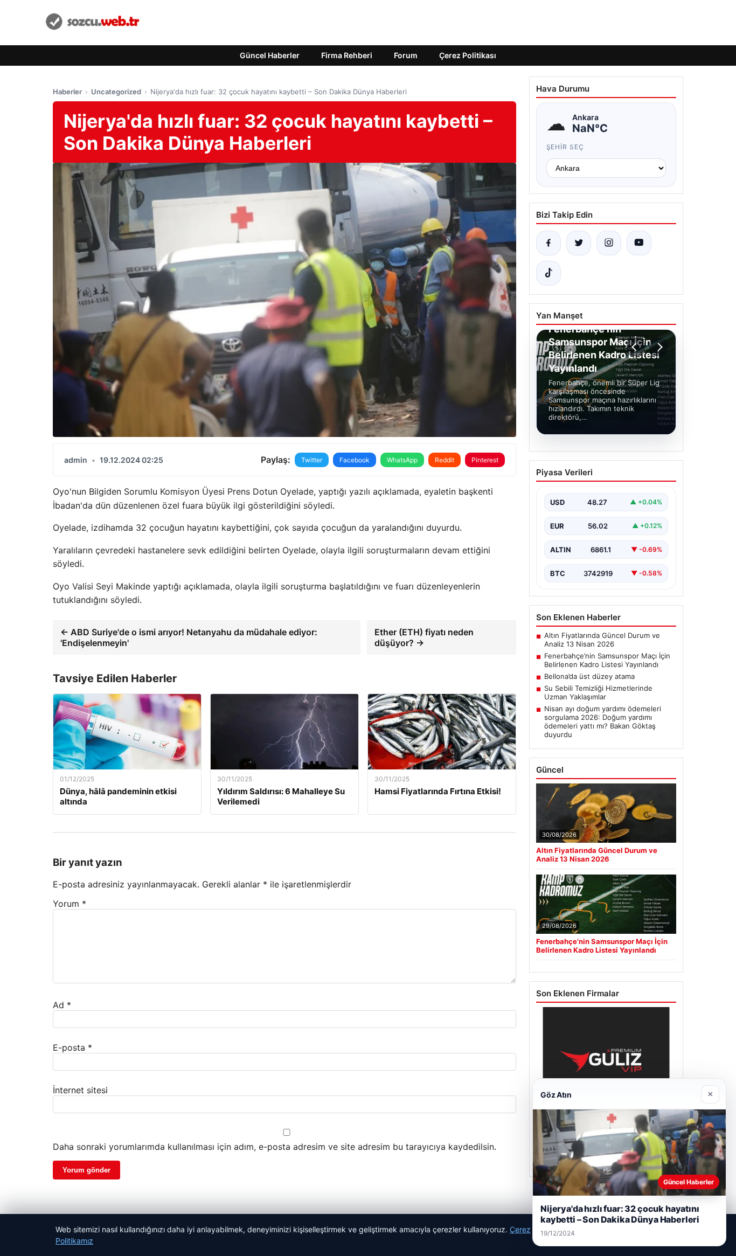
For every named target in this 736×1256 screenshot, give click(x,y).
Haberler (67, 91)
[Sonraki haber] (658, 347)
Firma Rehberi (346, 55)
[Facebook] (548, 243)
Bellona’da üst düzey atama (589, 676)
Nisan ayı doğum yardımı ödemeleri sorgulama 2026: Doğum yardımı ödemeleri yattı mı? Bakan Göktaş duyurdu (602, 721)
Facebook (354, 460)
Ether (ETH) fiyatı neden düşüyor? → (424, 637)
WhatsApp (402, 460)
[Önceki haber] (636, 347)
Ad (62, 1005)
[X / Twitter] (578, 243)
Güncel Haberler (270, 55)
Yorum (69, 903)
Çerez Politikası (467, 55)
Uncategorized (116, 91)
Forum (406, 55)
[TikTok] (548, 273)
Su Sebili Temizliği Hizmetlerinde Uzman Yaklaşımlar (598, 692)
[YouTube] (639, 243)
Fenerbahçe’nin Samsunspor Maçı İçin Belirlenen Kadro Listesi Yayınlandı (607, 660)
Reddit (444, 460)
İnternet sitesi (80, 1090)
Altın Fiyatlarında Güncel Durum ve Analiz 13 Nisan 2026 (602, 639)
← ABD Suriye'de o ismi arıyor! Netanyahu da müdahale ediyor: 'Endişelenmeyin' (188, 637)
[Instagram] (608, 243)
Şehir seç (565, 147)
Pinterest (484, 460)
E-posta (72, 1047)
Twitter (311, 460)
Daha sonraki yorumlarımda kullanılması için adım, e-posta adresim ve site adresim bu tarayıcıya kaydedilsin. (274, 1146)
